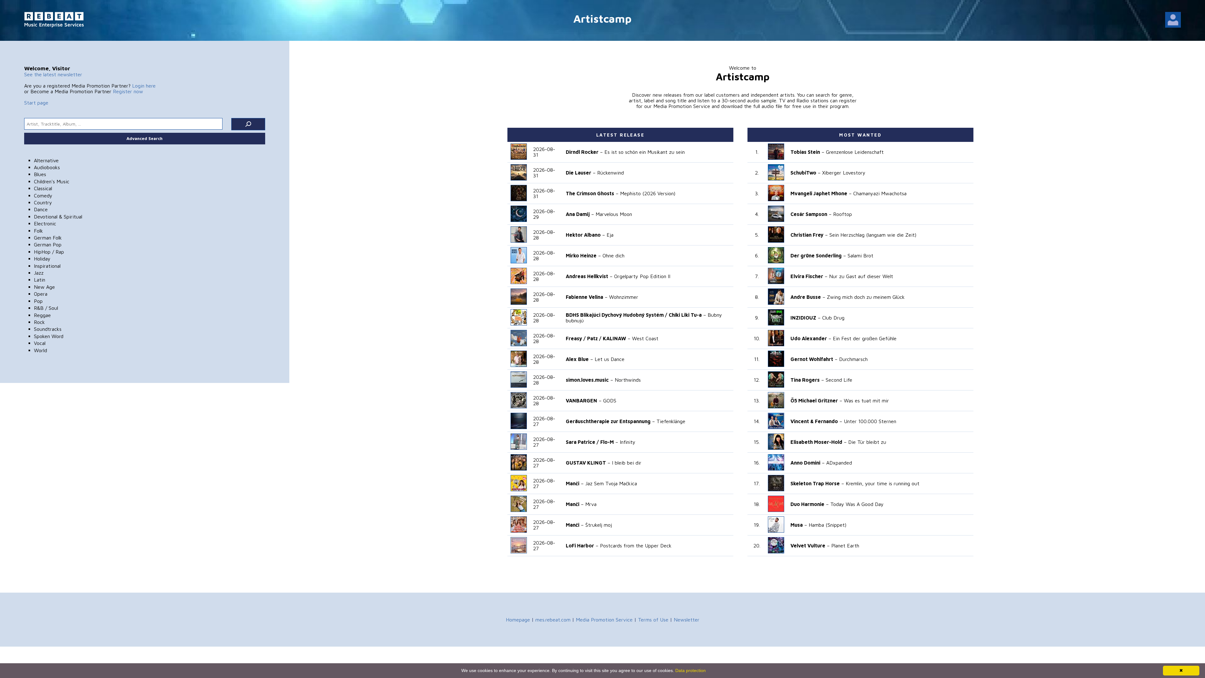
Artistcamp (602, 18)
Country (43, 202)
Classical (43, 188)
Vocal (40, 343)
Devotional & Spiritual (58, 216)
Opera (40, 294)
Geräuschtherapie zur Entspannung (608, 421)
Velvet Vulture (807, 545)
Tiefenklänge (670, 421)
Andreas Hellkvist (587, 276)
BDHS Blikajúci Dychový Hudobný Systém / (616, 315)
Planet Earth (845, 545)
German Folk (48, 237)
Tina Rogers (805, 380)
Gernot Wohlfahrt (811, 359)
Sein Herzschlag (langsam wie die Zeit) (872, 235)
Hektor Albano (583, 235)
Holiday (42, 258)
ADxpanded (839, 462)
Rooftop (842, 214)
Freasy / (576, 338)
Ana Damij (578, 214)
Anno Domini (805, 462)
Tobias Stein (805, 152)
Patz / (594, 338)
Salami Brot (860, 255)
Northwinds (628, 380)
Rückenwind (610, 172)
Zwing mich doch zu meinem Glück (866, 297)
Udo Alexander (808, 338)
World (40, 350)
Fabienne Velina (584, 297)
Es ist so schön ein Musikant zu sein (644, 152)
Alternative (46, 160)
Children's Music (51, 181)
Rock (39, 322)
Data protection (690, 670)
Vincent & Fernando (814, 421)
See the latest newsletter (53, 74)
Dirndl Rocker (582, 152)
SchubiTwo (803, 172)
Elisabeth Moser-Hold (816, 442)
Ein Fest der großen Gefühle (865, 338)
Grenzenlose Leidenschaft (855, 152)
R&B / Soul (46, 308)
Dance (41, 209)
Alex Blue (577, 359)
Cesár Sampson (808, 214)
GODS (609, 400)
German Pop (48, 244)
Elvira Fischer (806, 276)
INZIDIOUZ (803, 317)
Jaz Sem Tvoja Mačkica (611, 483)
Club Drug (833, 317)
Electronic (45, 223)
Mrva (591, 504)
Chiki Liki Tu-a (685, 315)
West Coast (645, 338)
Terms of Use (653, 619)
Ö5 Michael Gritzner (814, 400)
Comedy (43, 195)
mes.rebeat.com (552, 619)
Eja (610, 235)
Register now (128, 91)
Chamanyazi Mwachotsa (880, 193)
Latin (39, 279)
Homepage (518, 619)
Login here (144, 86)
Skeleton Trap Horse (815, 483)
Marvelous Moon (614, 214)
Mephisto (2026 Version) (647, 193)
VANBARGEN (581, 400)
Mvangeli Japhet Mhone (818, 193)
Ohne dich (613, 255)
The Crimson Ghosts (590, 193)
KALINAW (614, 338)
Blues (40, 174)
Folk (38, 231)
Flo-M (607, 442)
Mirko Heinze (581, 255)
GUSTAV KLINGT (586, 462)
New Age (44, 287)
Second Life (839, 380)
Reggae (42, 315)
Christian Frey (806, 235)
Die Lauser (578, 172)
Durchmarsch (853, 359)
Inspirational (47, 266)
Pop (38, 301)
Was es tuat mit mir (866, 400)
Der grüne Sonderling (816, 255)
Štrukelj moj (598, 525)
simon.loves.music (587, 380)
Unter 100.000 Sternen (870, 421)
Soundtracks (48, 329)
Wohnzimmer (623, 297)
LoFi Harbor (580, 545)
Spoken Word (48, 336)
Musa (796, 525)
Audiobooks (47, 167)
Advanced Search (144, 138)
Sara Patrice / (582, 442)
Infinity (627, 442)
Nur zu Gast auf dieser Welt (861, 276)
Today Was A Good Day (857, 504)
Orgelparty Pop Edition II (642, 276)
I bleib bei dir (626, 462)
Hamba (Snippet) (827, 525)
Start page (36, 102)
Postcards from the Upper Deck (636, 545)
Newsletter (686, 619)
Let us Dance (609, 359)
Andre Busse (805, 297)
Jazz (39, 273)
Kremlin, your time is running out (882, 483)
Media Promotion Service (604, 619)
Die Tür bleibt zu (867, 442)
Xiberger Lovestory (843, 172)
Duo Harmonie (807, 504)
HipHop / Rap (49, 252)
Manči (572, 483)
